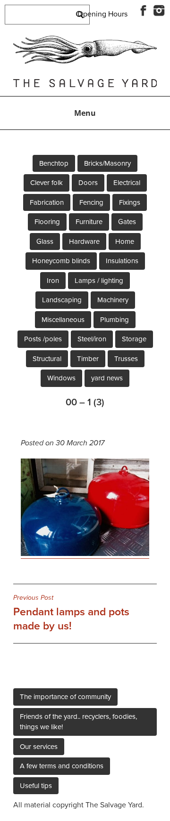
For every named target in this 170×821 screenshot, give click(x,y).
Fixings (129, 202)
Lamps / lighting (99, 280)
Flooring (47, 221)
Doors (88, 182)
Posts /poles (43, 339)
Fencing (91, 202)
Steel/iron (91, 339)
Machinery (112, 300)
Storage (134, 339)
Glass (44, 241)
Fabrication (47, 202)
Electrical (126, 182)
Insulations (122, 261)
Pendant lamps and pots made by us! (71, 613)
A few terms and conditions (61, 766)
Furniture (89, 221)
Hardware (84, 241)
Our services (39, 746)
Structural (47, 358)
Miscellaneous (63, 319)
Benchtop (53, 163)
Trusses (126, 358)
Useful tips (36, 785)
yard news (107, 378)
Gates (127, 221)
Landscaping (62, 300)
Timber (88, 358)
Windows (61, 378)
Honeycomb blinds (61, 261)
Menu (85, 113)
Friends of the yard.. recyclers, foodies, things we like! (78, 722)
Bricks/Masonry (107, 163)
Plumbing (114, 319)
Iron (53, 280)
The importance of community (65, 696)
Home (124, 241)
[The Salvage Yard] (85, 61)
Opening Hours (102, 14)
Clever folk (46, 182)
